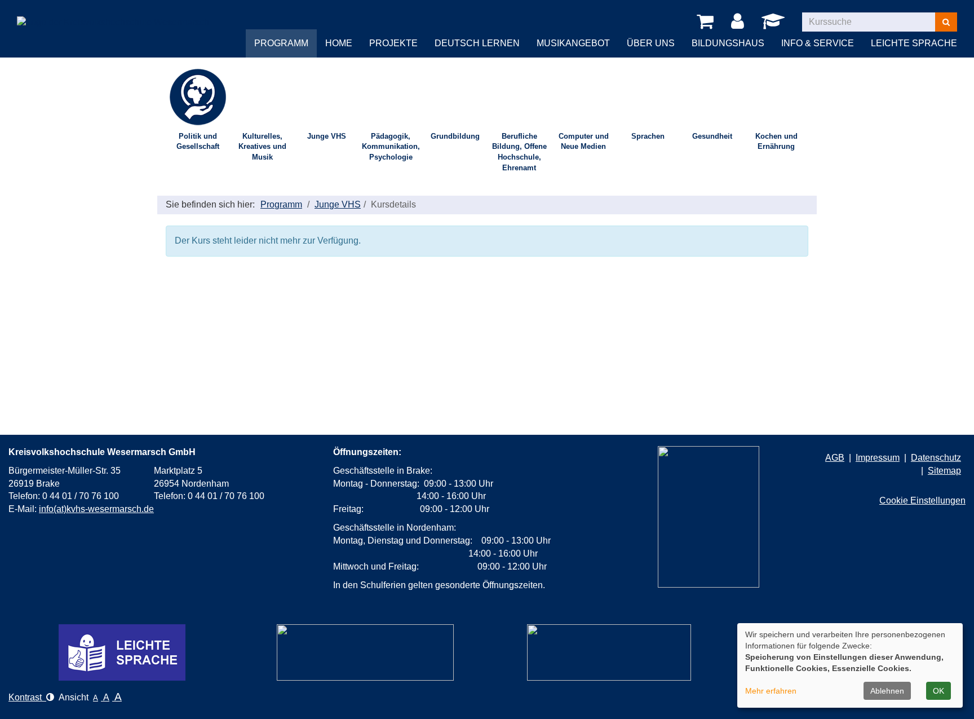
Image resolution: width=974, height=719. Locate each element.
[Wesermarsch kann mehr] (609, 652)
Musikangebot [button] (573, 43)
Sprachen (648, 136)
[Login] (739, 22)
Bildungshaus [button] (728, 43)
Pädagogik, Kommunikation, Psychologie (391, 146)
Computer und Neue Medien (584, 141)
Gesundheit (712, 136)
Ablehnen (887, 690)
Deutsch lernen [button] (477, 43)
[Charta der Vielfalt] (365, 652)
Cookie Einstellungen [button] (922, 500)
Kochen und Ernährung (776, 141)
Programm (281, 204)
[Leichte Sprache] (122, 652)
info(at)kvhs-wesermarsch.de (96, 509)
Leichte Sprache (914, 43)
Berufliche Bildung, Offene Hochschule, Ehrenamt (519, 152)
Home (338, 43)
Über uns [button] (651, 43)
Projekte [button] (393, 43)
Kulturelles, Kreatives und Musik (262, 146)
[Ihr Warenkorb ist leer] (707, 22)
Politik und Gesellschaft (197, 141)
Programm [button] (281, 43)
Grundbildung (455, 136)
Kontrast (27, 697)
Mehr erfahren (770, 690)
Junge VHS (326, 136)
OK (938, 690)
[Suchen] (946, 22)
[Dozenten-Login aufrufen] (775, 24)
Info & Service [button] (817, 43)
